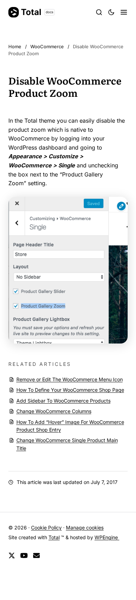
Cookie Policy (46, 527)
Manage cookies (85, 527)
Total (37, 12)
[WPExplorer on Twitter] (11, 556)
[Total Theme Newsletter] (36, 556)
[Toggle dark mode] (111, 12)
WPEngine (107, 537)
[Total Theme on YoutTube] (24, 556)
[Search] (99, 12)
